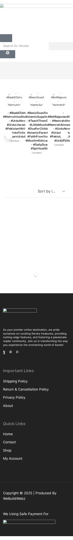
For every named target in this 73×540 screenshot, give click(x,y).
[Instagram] (10, 352)
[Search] (61, 46)
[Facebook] (4, 352)
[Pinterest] (17, 352)
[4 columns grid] (6, 192)
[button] (6, 38)
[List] (14, 192)
